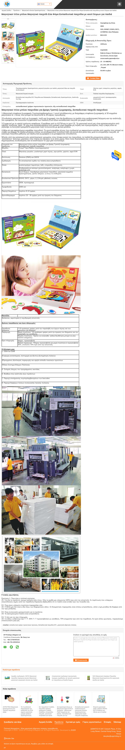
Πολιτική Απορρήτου (12, 728)
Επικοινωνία (90, 78)
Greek (42, 4)
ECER (73, 730)
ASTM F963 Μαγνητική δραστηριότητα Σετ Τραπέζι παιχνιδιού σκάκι (10, 709)
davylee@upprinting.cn (112, 736)
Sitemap (117, 722)
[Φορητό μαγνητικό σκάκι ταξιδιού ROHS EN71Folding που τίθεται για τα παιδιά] (101, 699)
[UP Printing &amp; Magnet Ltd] (7, 3)
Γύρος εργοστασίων (92, 722)
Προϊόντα (16, 10)
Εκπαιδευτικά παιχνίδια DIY (47, 625)
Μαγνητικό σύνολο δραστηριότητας (33, 10)
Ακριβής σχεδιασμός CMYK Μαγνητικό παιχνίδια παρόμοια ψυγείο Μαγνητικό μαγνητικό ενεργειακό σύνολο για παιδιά (24, 678)
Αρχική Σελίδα (6, 10)
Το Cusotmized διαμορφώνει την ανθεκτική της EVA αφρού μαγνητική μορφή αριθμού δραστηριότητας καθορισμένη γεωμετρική (27, 713)
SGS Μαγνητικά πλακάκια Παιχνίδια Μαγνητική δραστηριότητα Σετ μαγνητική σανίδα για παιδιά (106, 678)
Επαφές (107, 722)
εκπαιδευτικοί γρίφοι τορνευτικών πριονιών (23, 625)
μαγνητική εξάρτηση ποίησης (66, 625)
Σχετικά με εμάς (73, 722)
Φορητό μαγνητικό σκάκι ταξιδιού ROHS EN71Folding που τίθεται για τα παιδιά (100, 709)
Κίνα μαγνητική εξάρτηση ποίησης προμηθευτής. (39, 728)
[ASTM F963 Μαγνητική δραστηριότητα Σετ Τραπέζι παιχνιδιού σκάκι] (10, 699)
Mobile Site (10, 738)
